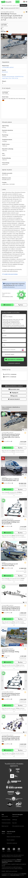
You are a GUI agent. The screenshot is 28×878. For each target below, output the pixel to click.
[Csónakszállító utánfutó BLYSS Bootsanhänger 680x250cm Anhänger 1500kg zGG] (14, 637)
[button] (26, 1)
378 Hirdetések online (7, 296)
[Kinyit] (14, 454)
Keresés (24, 5)
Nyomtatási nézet (14, 389)
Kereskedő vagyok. (9, 354)
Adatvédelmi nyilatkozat (14, 363)
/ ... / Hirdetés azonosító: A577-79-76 (11, 8)
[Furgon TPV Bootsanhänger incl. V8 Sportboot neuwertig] (14, 551)
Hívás (21, 305)
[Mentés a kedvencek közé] (24, 12)
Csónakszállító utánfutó (8, 67)
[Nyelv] (24, 1)
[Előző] (2, 46)
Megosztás (14, 396)
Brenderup (5, 72)
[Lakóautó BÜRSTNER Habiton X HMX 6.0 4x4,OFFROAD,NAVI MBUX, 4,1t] (14, 466)
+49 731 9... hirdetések (10, 374)
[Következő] (25, 46)
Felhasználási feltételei (14, 875)
